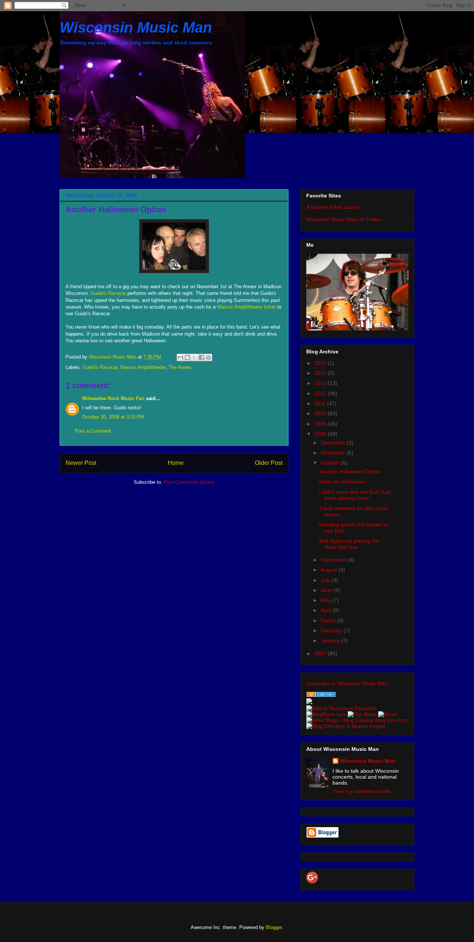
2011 (320, 403)
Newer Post (81, 463)
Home (176, 463)
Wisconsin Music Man (136, 27)
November (334, 453)
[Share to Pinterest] (208, 357)
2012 (321, 393)
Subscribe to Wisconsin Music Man (347, 683)
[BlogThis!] (187, 357)
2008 (321, 434)
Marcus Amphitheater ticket (247, 307)
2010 (321, 413)
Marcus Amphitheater (143, 367)
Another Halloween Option (350, 472)
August (329, 570)
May (326, 600)
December (334, 443)
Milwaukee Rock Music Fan (113, 398)
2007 (321, 653)
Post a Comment (93, 431)
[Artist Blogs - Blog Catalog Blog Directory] (357, 720)
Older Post (269, 463)
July (326, 580)
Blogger (274, 927)
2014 (321, 373)
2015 (321, 363)
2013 (321, 383)
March (329, 620)
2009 (321, 424)
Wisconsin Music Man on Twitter (343, 219)
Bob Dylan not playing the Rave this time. (349, 544)
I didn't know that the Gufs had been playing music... (355, 495)
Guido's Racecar (109, 293)
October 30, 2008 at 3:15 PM (113, 417)
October (331, 463)
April (327, 610)
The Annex (179, 367)
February (332, 630)
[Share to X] (194, 357)
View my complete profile (362, 791)
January (331, 640)
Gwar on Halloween (342, 482)
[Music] (388, 714)
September (334, 560)
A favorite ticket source (332, 207)
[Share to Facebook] (201, 357)
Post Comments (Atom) (189, 482)
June (327, 590)
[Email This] (180, 357)
